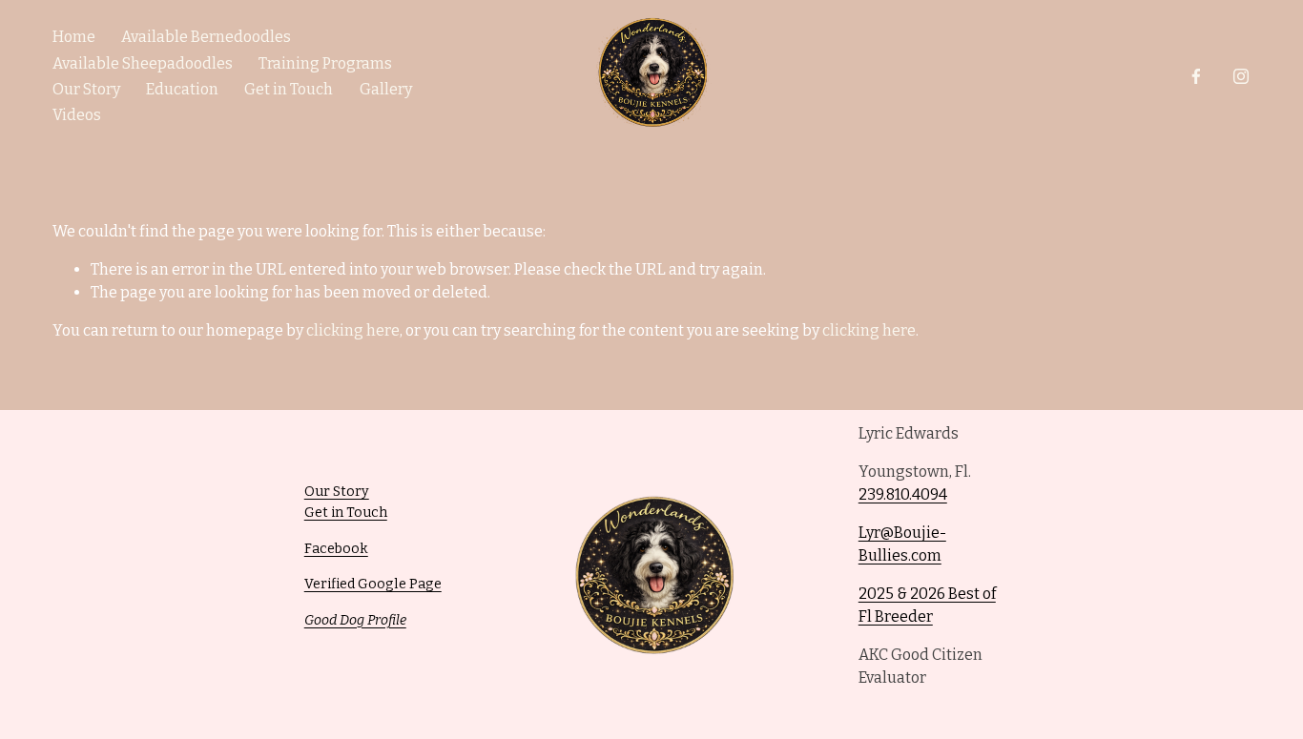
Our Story (86, 89)
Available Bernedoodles (206, 37)
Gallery (386, 89)
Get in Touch (288, 89)
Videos (76, 115)
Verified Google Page (373, 584)
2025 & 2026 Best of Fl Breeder (927, 605)
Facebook (336, 549)
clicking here (353, 330)
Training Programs (325, 63)
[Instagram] (1241, 76)
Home (73, 37)
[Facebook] (1196, 76)
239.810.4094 (902, 494)
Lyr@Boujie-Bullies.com (902, 544)
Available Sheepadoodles (142, 63)
